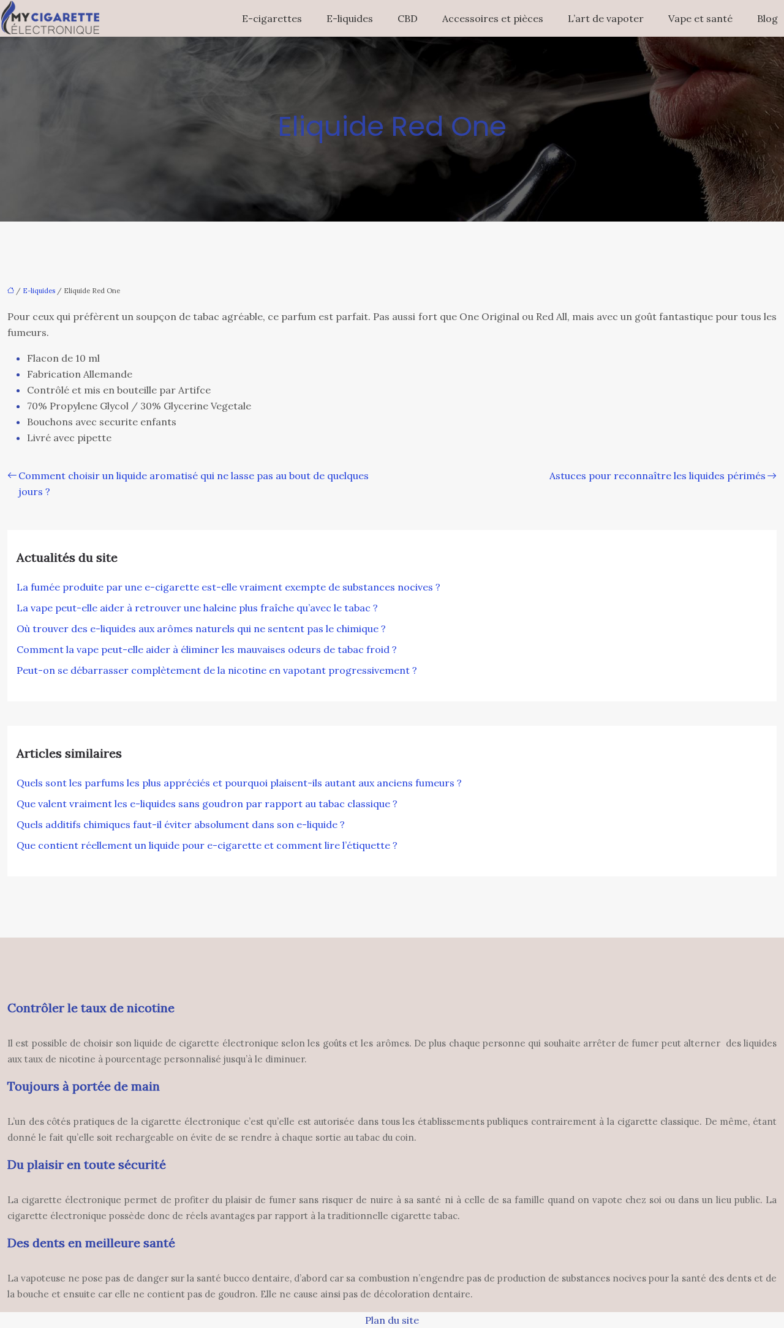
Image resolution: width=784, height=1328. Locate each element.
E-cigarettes (272, 18)
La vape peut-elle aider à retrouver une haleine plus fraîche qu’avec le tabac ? (197, 608)
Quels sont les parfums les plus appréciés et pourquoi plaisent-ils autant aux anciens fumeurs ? (239, 783)
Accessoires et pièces (492, 18)
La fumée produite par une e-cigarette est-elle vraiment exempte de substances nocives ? (228, 587)
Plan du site (392, 1320)
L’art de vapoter (606, 18)
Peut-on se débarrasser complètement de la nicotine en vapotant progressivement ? (217, 670)
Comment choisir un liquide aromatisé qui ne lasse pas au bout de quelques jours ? (193, 483)
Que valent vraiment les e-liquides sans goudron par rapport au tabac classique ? (207, 803)
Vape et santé (700, 18)
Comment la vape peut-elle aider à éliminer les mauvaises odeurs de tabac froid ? (207, 649)
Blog (767, 18)
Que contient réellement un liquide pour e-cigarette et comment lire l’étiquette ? (207, 845)
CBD (408, 18)
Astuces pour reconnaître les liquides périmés (657, 475)
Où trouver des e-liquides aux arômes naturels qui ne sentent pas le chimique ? (201, 628)
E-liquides (349, 18)
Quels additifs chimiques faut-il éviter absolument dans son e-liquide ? (181, 824)
